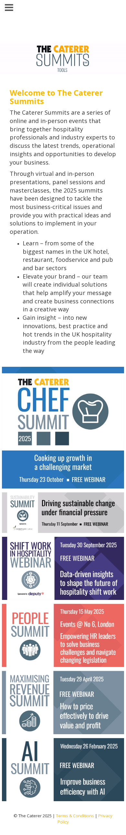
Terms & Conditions (75, 816)
